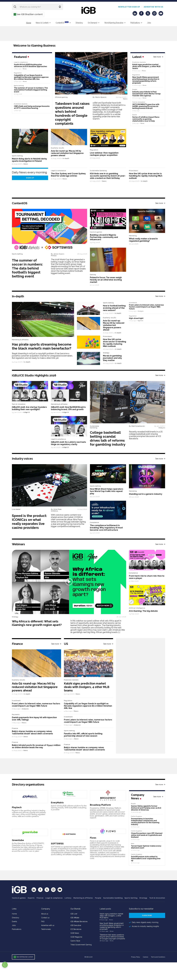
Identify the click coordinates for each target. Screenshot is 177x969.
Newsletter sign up (129, 7)
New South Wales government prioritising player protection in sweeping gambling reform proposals (145, 80)
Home (28, 23)
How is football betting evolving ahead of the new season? (114, 308)
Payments (16, 714)
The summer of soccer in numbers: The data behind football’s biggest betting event (31, 90)
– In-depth (65, 158)
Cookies (145, 957)
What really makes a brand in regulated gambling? (143, 240)
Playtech (17, 807)
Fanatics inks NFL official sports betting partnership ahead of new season (83, 734)
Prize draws (133, 170)
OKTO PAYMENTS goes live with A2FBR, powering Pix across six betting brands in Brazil (145, 106)
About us (44, 914)
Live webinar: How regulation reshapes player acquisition (104, 154)
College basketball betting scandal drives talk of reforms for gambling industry (107, 438)
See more (157, 57)
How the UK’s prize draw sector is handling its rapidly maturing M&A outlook (145, 175)
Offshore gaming (61, 97)
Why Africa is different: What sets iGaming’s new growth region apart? (37, 623)
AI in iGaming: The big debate (143, 611)
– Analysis (140, 311)
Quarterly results (57, 148)
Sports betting (17, 156)
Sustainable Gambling (98, 170)
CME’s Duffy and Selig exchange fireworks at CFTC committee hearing (31, 107)
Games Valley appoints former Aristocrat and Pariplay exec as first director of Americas (146, 808)
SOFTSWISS (57, 843)
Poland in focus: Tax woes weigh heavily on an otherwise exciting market (106, 279)
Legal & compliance (21, 62)
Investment (133, 302)
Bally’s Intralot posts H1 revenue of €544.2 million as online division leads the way (36, 746)
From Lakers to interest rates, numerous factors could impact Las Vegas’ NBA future (146, 307)
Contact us (45, 918)
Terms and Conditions (158, 957)
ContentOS (62, 22)
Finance (15, 728)
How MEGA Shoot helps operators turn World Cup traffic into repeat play (106, 491)
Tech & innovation (18, 404)
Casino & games (19, 898)
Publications (135, 23)
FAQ (42, 921)
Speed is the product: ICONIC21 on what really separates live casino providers (29, 522)
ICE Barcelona (75, 929)
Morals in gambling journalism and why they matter (112, 358)
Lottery (68, 898)
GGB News (74, 933)
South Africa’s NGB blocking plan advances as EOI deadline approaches (30, 65)
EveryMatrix (57, 802)
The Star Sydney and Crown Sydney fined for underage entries (68, 174)
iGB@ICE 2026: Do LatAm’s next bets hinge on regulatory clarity (68, 443)
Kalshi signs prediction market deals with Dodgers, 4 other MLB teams (146, 66)
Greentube (18, 840)
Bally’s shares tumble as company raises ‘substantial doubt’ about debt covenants (32, 732)
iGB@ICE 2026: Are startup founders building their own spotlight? (29, 408)
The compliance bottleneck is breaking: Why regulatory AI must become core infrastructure (106, 527)
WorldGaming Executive (113, 23)
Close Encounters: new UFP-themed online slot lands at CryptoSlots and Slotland (146, 835)
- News (110, 919)
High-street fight (136, 318)
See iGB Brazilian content (28, 14)
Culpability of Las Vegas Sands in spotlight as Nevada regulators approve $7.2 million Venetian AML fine (31, 77)
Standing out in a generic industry (145, 494)
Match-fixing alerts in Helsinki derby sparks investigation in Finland (29, 160)
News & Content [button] (42, 23)
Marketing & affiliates (20, 339)
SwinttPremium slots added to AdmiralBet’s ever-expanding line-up (146, 858)
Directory (79, 23)
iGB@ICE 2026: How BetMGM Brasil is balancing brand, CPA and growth (68, 408)
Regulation (136, 74)
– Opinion (140, 320)
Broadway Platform (100, 805)
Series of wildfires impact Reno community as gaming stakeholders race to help (145, 119)
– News (125, 98)
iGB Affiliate (74, 918)
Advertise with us (153, 7)
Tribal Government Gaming (81, 945)
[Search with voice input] (60, 6)
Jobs (149, 23)
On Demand (92, 23)
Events (14, 921)
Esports (31, 898)
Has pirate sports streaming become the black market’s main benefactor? (41, 346)
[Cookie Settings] (5, 965)
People (134, 89)
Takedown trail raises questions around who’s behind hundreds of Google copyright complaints (72, 114)
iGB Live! (73, 914)
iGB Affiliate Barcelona (78, 921)
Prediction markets (139, 62)
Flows (93, 837)
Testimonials (46, 929)
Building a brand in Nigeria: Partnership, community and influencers (104, 237)
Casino (134, 114)
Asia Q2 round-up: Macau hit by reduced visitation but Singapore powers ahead (67, 153)
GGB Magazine (76, 937)
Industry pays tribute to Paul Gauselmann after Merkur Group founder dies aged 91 (146, 94)
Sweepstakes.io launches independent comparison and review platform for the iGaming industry (145, 821)
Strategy (106, 353)
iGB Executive (75, 925)
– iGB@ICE (26, 412)
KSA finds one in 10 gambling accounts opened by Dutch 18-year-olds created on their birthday (108, 175)
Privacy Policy (135, 957)
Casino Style (75, 941)
